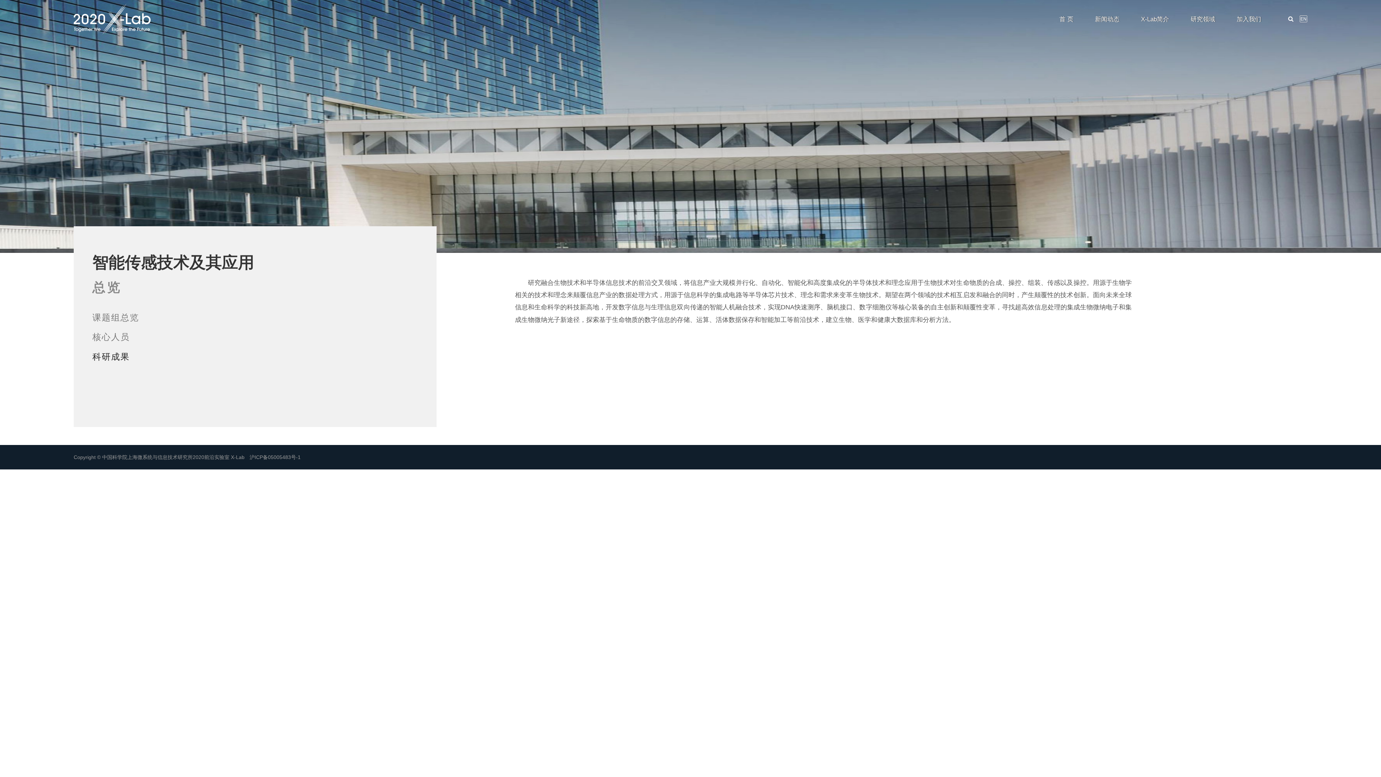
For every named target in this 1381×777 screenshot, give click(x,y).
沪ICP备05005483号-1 (275, 457)
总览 (107, 287)
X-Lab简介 (1155, 19)
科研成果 (111, 357)
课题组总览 (115, 317)
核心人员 (111, 337)
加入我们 (1249, 19)
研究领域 (1203, 19)
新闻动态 (1107, 19)
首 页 (1066, 19)
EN (1303, 19)
